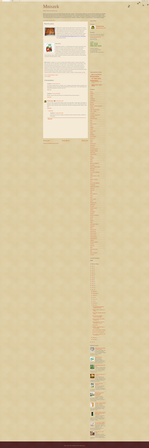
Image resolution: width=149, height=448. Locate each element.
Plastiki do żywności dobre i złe (98, 331)
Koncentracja (92, 145)
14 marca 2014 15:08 (59, 113)
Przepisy (48, 76)
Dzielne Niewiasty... (98, 357)
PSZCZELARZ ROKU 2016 (96, 81)
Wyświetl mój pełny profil (101, 28)
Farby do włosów (93, 123)
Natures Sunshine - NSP (94, 175)
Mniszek (51, 6)
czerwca (94, 299)
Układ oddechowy (93, 236)
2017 (93, 283)
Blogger (83, 445)
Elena (91, 120)
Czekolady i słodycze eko (95, 114)
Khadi (91, 141)
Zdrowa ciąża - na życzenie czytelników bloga (100, 349)
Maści (91, 161)
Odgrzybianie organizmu (94, 186)
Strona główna (65, 140)
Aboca (91, 91)
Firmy (91, 125)
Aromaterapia (92, 100)
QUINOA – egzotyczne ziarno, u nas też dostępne (98, 327)
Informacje (92, 134)
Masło (91, 159)
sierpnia (94, 295)
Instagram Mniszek (95, 76)
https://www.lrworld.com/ (96, 74)
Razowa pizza (95, 324)
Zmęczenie (92, 254)
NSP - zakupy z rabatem (96, 78)
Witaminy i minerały (94, 242)
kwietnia (94, 303)
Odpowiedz (49, 89)
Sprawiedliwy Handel (94, 224)
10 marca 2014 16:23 (56, 83)
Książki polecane (93, 154)
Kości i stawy (92, 152)
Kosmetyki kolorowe (94, 148)
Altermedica (92, 98)
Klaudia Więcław (50, 100)
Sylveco (91, 227)
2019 (93, 279)
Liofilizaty (92, 157)
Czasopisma (92, 113)
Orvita (91, 195)
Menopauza (92, 165)
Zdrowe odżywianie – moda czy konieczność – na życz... (98, 322)
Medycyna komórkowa (94, 163)
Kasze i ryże (92, 138)
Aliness (91, 97)
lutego (94, 337)
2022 (93, 273)
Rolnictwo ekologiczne (94, 215)
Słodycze (92, 220)
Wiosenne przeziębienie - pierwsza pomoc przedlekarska (99, 394)
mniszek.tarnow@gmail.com (95, 36)
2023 (93, 271)
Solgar (91, 222)
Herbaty (91, 129)
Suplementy (92, 225)
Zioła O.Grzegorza (93, 252)
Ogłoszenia (92, 190)
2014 (93, 289)
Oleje (91, 191)
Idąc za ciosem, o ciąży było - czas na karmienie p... (98, 334)
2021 (93, 275)
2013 (93, 341)
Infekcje (91, 132)
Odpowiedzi (50, 110)
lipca (94, 297)
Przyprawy (92, 213)
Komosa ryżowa (93, 143)
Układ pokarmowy (93, 238)
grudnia (94, 291)
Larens (91, 156)
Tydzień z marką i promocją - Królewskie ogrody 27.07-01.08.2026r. (100, 413)
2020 (93, 277)
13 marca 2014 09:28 (56, 93)
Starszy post (85, 140)
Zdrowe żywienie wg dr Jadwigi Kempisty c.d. (98, 319)
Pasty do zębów (93, 199)
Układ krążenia (93, 231)
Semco (91, 218)
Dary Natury (92, 116)
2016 (93, 285)
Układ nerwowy (93, 234)
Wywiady (92, 243)
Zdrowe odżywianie (94, 249)
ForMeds (92, 127)
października (95, 293)
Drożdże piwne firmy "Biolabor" (99, 384)
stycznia (94, 339)
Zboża (91, 247)
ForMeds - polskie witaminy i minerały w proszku (100, 404)
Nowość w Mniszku (94, 179)
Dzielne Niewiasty (93, 118)
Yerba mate (92, 245)
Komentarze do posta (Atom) (53, 143)
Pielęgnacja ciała (93, 202)
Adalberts (92, 93)
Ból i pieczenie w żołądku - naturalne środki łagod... (97, 316)
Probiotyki (92, 206)
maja (94, 301)
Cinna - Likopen (93, 111)
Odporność (92, 188)
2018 (93, 281)
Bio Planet (92, 104)
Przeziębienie (92, 211)
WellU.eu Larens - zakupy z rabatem (96, 85)
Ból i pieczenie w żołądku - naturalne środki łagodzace (100, 423)
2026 (93, 266)
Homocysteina (93, 131)
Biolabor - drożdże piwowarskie (96, 105)
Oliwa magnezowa (93, 193)
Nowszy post (46, 140)
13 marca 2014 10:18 (59, 100)
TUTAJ (69, 50)
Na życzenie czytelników (94, 172)
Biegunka (92, 102)
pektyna (91, 200)
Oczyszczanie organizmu (94, 183)
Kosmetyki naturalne (94, 150)
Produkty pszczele (93, 208)
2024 (93, 270)
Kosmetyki (92, 147)
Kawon (91, 140)
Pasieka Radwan (94, 80)
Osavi (91, 197)
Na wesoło (92, 170)
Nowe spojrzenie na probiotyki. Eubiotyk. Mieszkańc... (98, 307)
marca (94, 304)
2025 (93, 268)
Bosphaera (92, 107)
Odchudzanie (92, 184)
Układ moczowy (93, 233)
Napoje (91, 174)
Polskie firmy (92, 204)
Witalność (92, 240)
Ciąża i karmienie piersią (94, 109)
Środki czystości (93, 229)
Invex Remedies (93, 136)
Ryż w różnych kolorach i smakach (98, 329)
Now (91, 177)
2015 (93, 287)
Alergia (91, 95)
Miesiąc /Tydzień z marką (95, 166)
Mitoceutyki (92, 168)
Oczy (91, 181)
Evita (91, 122)
